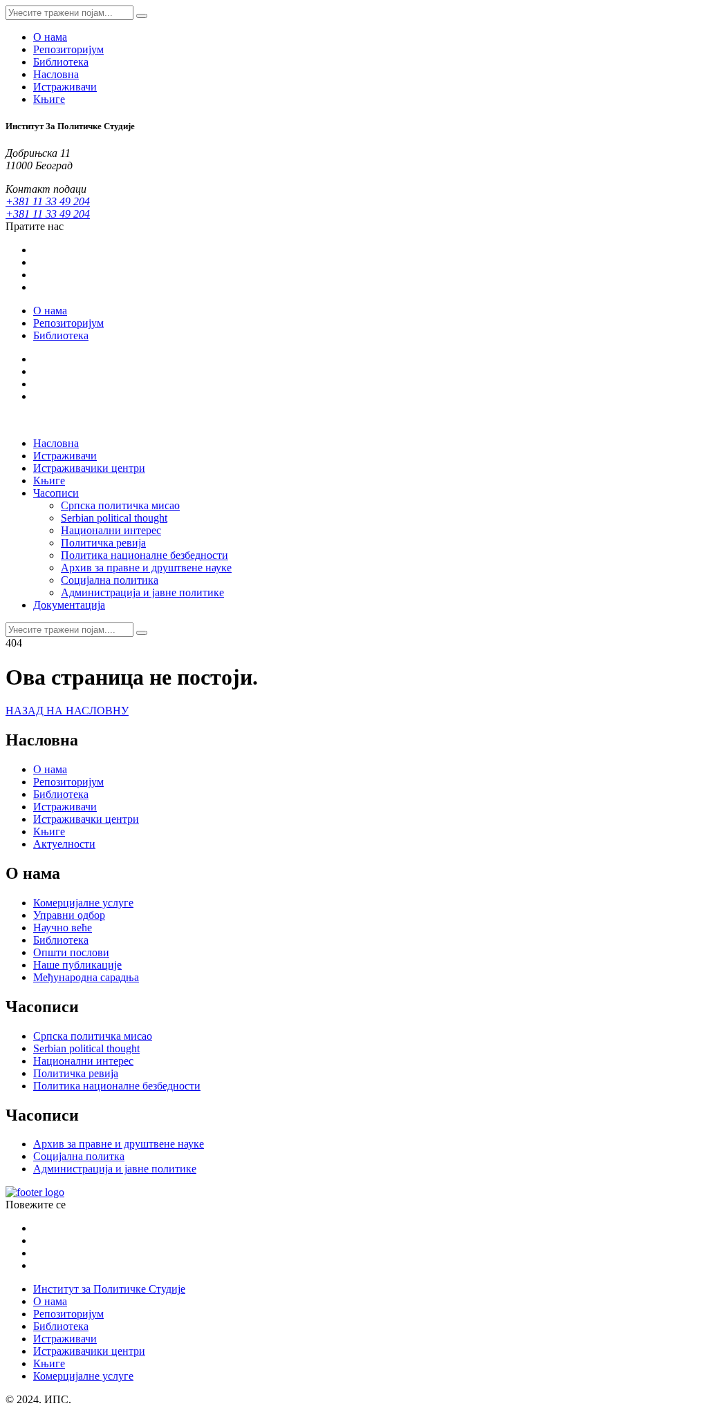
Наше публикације (77, 965)
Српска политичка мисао (120, 505)
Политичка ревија (103, 543)
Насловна (56, 74)
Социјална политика (109, 580)
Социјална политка (78, 1156)
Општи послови (71, 952)
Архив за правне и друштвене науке (146, 567)
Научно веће (62, 927)
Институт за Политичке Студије (109, 1289)
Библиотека (60, 62)
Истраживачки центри (86, 819)
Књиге (49, 99)
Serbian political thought (114, 518)
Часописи (56, 493)
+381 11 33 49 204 (48, 201)
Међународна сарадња (86, 977)
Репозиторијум (68, 49)
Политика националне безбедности (144, 555)
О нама (50, 37)
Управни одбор (69, 915)
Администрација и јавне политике (142, 592)
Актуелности (64, 844)
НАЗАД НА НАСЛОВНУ (67, 710)
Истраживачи (65, 87)
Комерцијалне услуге (83, 903)
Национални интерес (111, 530)
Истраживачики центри (89, 468)
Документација (69, 605)
